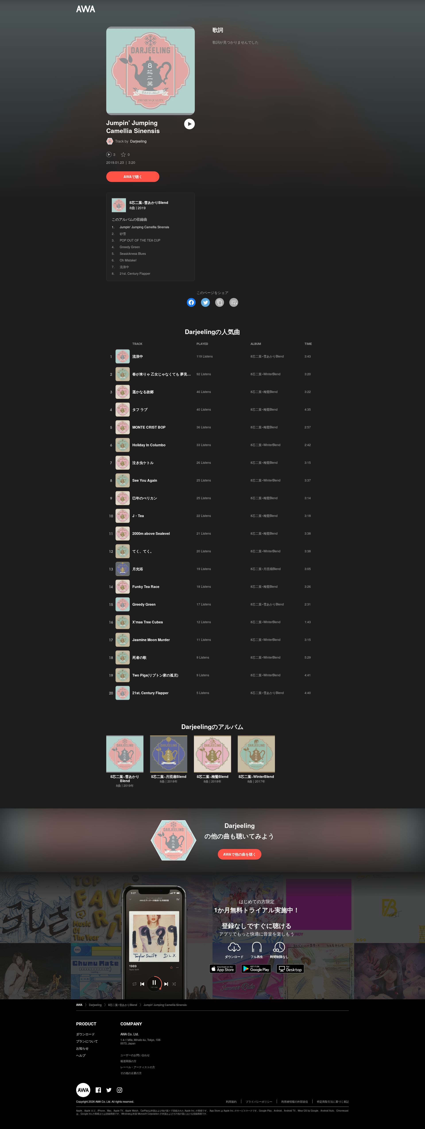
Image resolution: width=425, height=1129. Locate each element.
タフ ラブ (139, 409)
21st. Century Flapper (135, 273)
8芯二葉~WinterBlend (265, 374)
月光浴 (137, 568)
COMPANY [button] (131, 1024)
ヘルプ (80, 1055)
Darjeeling (138, 141)
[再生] (189, 124)
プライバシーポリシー (259, 1101)
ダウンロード (85, 1034)
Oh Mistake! (128, 260)
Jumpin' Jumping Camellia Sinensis (165, 1005)
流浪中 (124, 267)
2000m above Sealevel (151, 533)
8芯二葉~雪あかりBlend (148, 202)
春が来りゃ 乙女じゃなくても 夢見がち (163, 374)
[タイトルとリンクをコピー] (219, 302)
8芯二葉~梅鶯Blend (264, 391)
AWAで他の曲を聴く (239, 854)
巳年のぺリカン (144, 498)
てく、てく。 (143, 551)
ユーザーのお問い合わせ (135, 1055)
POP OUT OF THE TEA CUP (140, 240)
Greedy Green (130, 247)
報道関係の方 (128, 1061)
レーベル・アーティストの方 (137, 1067)
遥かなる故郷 (143, 391)
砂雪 (123, 233)
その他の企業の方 (131, 1073)
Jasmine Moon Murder (151, 639)
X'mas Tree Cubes (147, 621)
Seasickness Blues (133, 253)
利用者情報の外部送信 (294, 1101)
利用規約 (231, 1101)
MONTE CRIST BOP (149, 427)
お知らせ (82, 1048)
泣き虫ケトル (143, 462)
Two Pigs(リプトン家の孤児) (155, 675)
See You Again (144, 480)
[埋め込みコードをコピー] (233, 302)
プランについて (87, 1041)
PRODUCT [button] (86, 1024)
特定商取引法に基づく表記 (333, 1101)
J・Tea (138, 515)
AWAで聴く (133, 176)
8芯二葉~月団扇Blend (266, 568)
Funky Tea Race (145, 586)
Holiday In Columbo (149, 444)
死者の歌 (139, 657)
